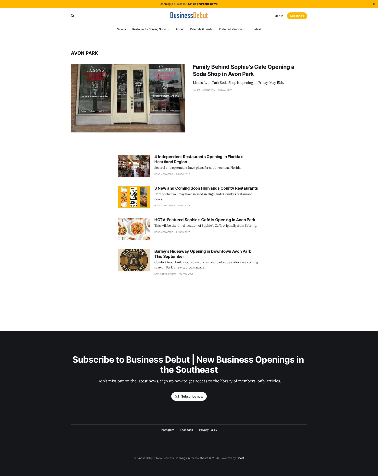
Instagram (167, 429)
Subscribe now (192, 396)
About (180, 29)
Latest (257, 29)
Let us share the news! (203, 3)
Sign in (278, 15)
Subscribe (297, 15)
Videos (121, 29)
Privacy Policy (208, 429)
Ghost (240, 458)
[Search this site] (73, 16)
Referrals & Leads (201, 29)
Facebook (186, 429)
